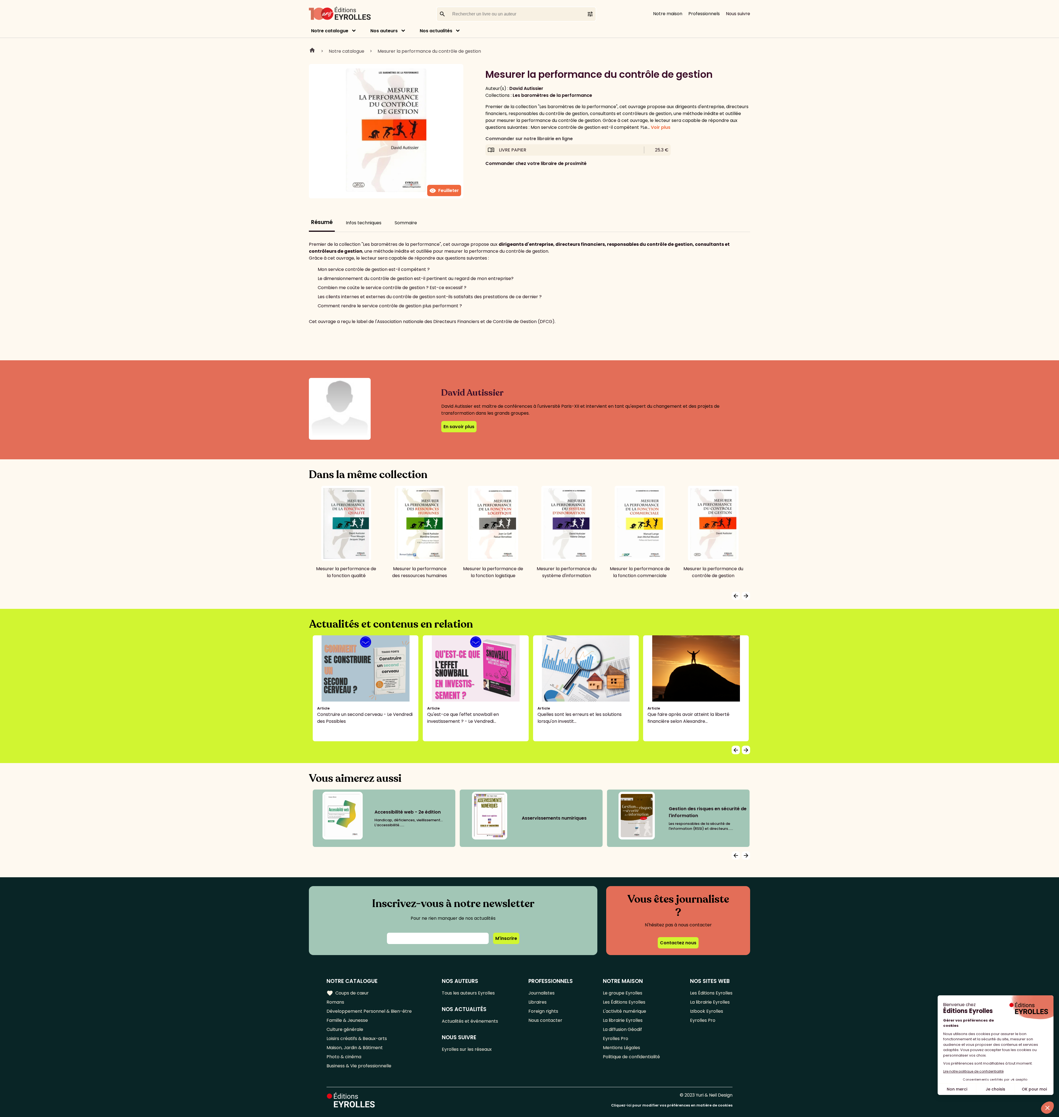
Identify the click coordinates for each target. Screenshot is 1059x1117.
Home (312, 51)
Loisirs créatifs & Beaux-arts (357, 1038)
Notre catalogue (329, 31)
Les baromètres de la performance (552, 95)
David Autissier (526, 88)
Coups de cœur (348, 993)
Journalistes (541, 993)
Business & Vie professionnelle (359, 1066)
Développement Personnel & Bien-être (369, 1011)
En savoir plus (458, 426)
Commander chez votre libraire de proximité (536, 163)
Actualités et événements (470, 1021)
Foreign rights (543, 1011)
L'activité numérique (624, 1011)
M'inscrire (506, 938)
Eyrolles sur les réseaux (467, 1049)
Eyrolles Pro (615, 1038)
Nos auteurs (384, 31)
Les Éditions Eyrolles (624, 1002)
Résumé (322, 222)
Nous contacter (545, 1020)
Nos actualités (436, 31)
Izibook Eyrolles (706, 1011)
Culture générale (345, 1029)
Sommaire (406, 223)
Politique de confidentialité (631, 1057)
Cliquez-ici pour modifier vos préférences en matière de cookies (671, 1105)
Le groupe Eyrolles (622, 993)
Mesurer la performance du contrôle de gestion (429, 51)
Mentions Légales (621, 1047)
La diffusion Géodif (622, 1029)
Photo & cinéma (344, 1057)
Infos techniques (363, 223)
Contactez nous (678, 943)
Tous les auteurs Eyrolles (468, 993)
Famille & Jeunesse (347, 1020)
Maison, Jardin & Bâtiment (355, 1047)
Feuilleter (444, 190)
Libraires (537, 1002)
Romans (335, 1002)
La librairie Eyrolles (623, 1020)
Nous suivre (738, 13)
